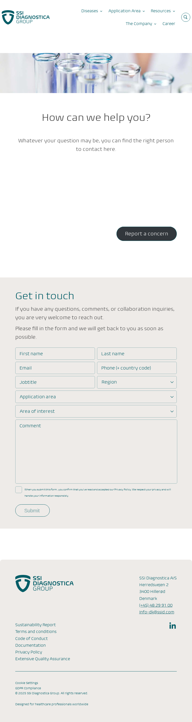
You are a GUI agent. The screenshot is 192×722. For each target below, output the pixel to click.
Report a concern (146, 234)
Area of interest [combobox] (37, 411)
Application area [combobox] (38, 397)
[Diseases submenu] (101, 11)
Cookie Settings (26, 683)
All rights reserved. (74, 693)
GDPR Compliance (28, 688)
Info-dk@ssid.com (156, 612)
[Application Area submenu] (143, 11)
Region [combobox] (109, 382)
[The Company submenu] (155, 24)
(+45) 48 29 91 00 (155, 605)
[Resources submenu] (174, 11)
